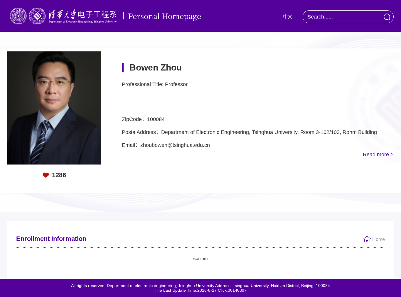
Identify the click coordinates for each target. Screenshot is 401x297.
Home (378, 239)
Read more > (378, 154)
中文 (287, 16)
